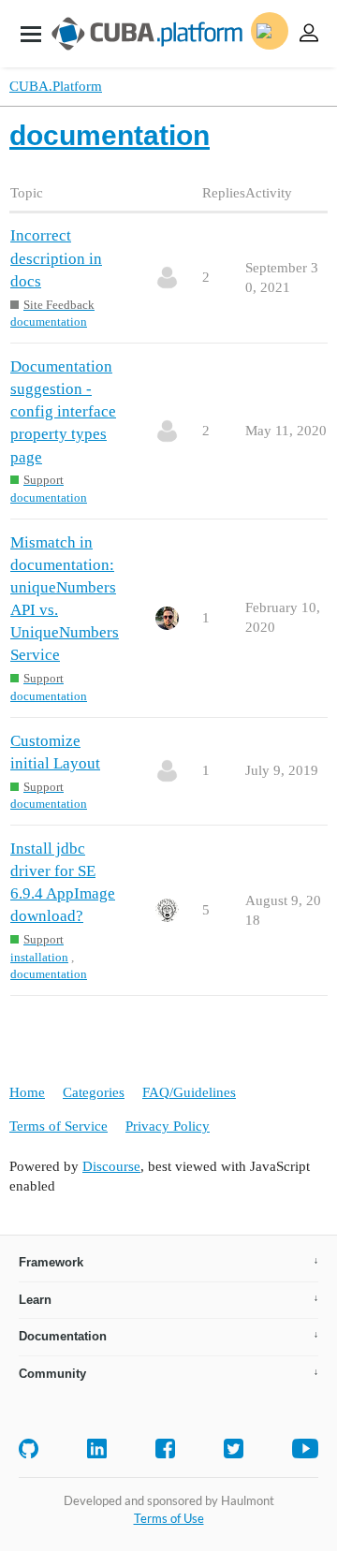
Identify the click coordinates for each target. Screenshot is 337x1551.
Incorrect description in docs (56, 258)
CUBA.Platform (55, 86)
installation (39, 957)
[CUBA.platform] (31, 33)
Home (27, 1092)
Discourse (111, 1166)
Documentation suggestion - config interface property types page (63, 412)
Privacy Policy (167, 1126)
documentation (48, 322)
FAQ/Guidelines (189, 1092)
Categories (94, 1092)
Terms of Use (169, 1518)
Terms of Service (58, 1126)
